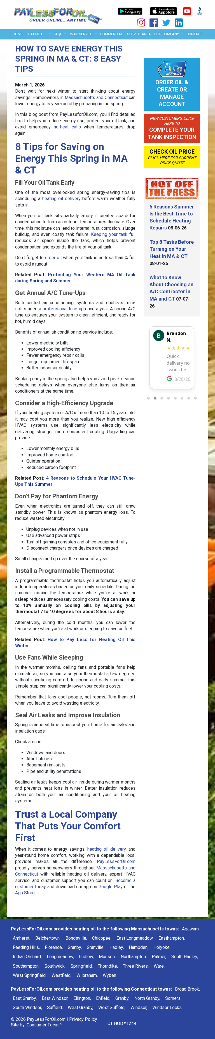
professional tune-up (63, 308)
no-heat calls (67, 127)
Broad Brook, (187, 989)
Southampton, (26, 966)
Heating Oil (36, 34)
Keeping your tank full (113, 234)
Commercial (111, 34)
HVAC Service (81, 34)
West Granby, (80, 1007)
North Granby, (147, 998)
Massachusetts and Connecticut (96, 97)
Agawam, (191, 929)
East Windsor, (55, 998)
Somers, (173, 998)
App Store (25, 892)
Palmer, (159, 956)
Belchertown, (47, 938)
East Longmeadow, (134, 938)
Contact (194, 34)
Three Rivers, (136, 966)
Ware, (159, 966)
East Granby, (25, 998)
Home (18, 34)
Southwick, (55, 966)
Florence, (54, 947)
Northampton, (134, 956)
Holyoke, (161, 947)
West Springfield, (29, 975)
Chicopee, (101, 938)
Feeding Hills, (26, 947)
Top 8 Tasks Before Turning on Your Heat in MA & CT (171, 249)
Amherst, (21, 938)
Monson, (107, 956)
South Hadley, (184, 956)
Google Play (111, 886)
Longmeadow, (60, 956)
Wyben (109, 975)
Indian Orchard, (27, 956)
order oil (53, 257)
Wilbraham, (87, 975)
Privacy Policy (83, 1019)
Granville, (95, 947)
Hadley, (116, 947)
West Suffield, (111, 1007)
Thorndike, (108, 966)
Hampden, (138, 947)
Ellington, (82, 998)
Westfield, (61, 975)
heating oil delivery (61, 198)
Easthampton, (171, 938)
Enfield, (103, 998)
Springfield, (82, 966)
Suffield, (55, 1007)
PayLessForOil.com (116, 861)
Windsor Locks (167, 1007)
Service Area (139, 34)
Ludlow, (86, 956)
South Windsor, (27, 1007)
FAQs (57, 34)
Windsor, (138, 1007)
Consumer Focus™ (44, 1025)
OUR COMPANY (166, 34)
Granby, (75, 947)
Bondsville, (76, 938)
